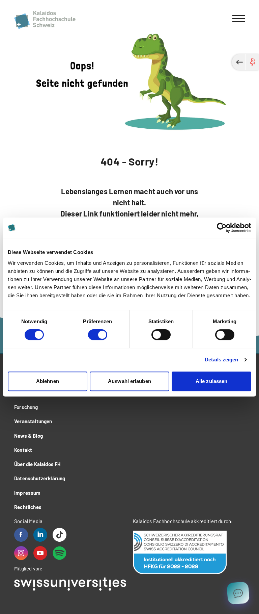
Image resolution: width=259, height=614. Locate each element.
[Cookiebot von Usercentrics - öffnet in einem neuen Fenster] (221, 228)
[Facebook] (21, 535)
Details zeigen (221, 359)
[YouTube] (40, 553)
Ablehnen (47, 381)
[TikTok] (59, 535)
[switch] (97, 334)
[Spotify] (59, 553)
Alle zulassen (211, 381)
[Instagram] (21, 553)
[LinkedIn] (40, 535)
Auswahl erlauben (129, 381)
